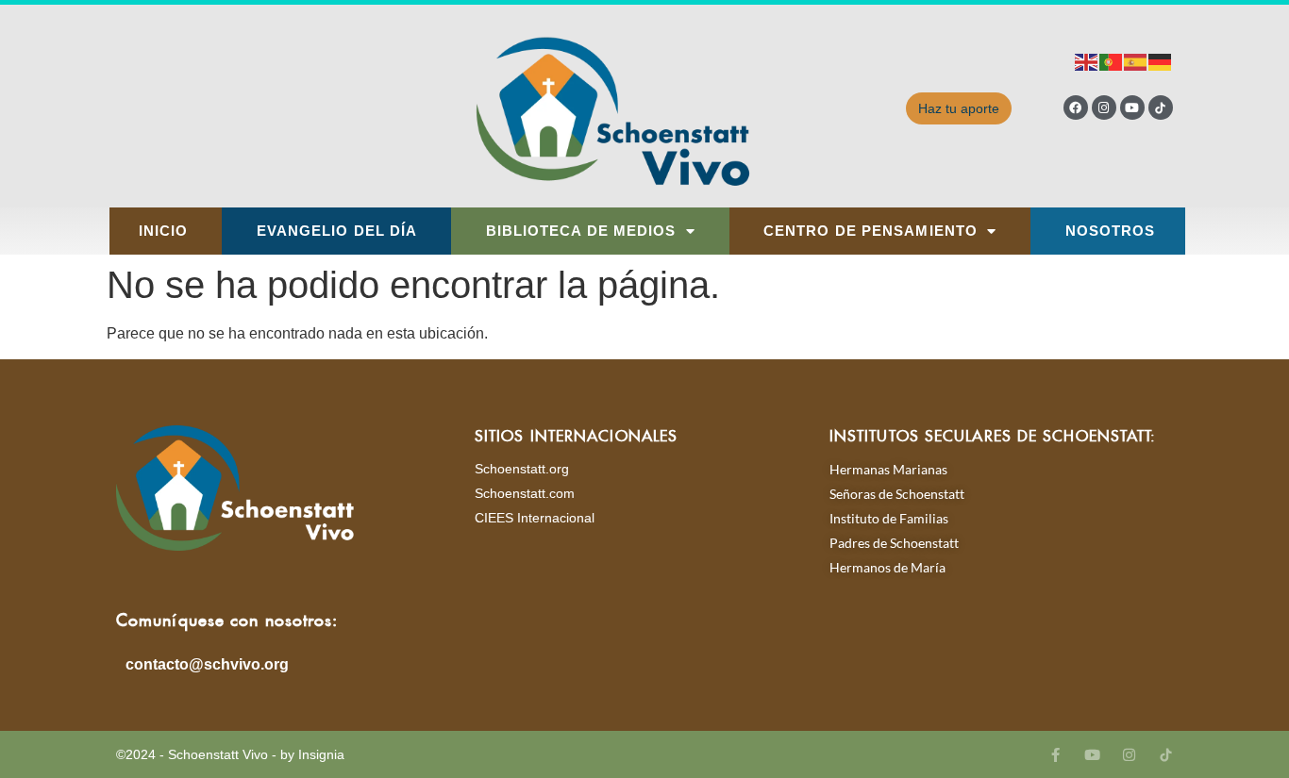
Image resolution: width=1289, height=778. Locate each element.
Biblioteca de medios (581, 231)
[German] (1160, 61)
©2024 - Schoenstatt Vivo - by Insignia (230, 754)
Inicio (164, 231)
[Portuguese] (1111, 61)
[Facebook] (1075, 107)
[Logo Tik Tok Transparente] (1160, 107)
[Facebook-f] (1055, 755)
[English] (1087, 61)
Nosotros (1110, 231)
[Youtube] (1132, 107)
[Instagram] (1104, 107)
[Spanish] (1136, 61)
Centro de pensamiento (870, 231)
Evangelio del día (337, 231)
